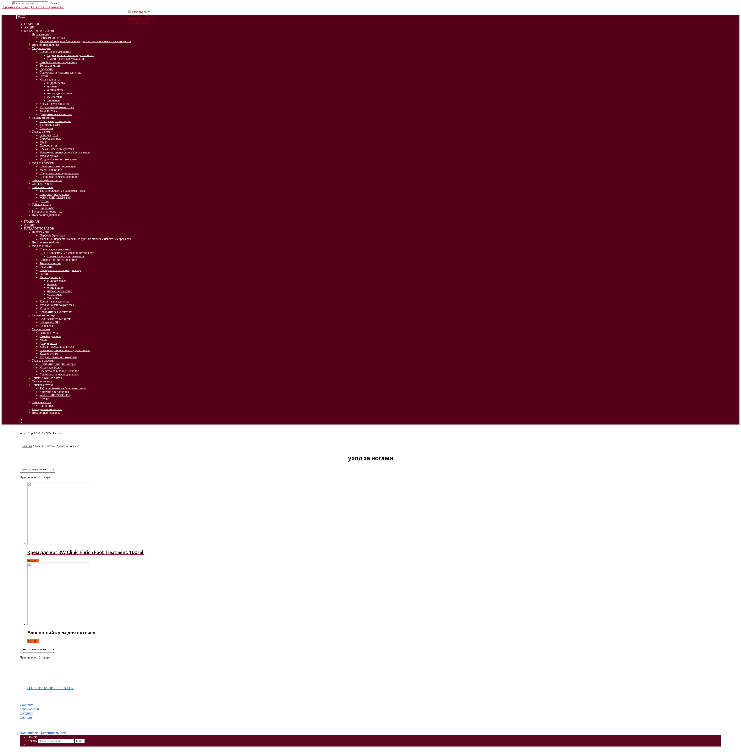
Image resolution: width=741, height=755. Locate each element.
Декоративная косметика (56, 114)
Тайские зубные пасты (47, 180)
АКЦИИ (30, 27)
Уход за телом (41, 131)
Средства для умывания (55, 51)
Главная (27, 446)
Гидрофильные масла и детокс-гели (70, 55)
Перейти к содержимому (47, 7)
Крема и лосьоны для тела (57, 149)
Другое (44, 201)
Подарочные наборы (45, 44)
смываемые (54, 96)
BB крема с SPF (50, 124)
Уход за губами (49, 110)
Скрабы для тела (50, 138)
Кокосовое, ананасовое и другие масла (65, 152)
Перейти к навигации (16, 7)
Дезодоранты (48, 145)
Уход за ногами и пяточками (58, 159)
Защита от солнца (43, 117)
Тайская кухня (41, 204)
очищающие (55, 90)
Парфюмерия (40, 34)
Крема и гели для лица (54, 103)
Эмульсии (46, 69)
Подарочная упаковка (46, 215)
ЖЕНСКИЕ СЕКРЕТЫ (55, 197)
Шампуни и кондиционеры (58, 166)
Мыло (43, 142)
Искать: (7, 3)
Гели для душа (49, 135)
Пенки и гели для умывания (66, 58)
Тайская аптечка (42, 187)
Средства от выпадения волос (59, 173)
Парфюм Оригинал (52, 37)
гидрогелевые (56, 83)
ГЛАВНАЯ (31, 23)
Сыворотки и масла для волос (59, 176)
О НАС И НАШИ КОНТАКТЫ (50, 688)
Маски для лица (50, 79)
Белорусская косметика (47, 211)
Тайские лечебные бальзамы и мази (63, 190)
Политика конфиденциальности (43, 733)
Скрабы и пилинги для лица (58, 62)
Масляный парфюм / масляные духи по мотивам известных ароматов (85, 41)
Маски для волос (51, 169)
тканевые (53, 100)
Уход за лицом (41, 48)
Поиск (53, 3)
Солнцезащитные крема (55, 121)
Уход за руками (49, 156)
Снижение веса (42, 183)
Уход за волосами (43, 162)
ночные (52, 86)
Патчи (44, 76)
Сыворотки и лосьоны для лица (60, 72)
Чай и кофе (47, 208)
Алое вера (46, 128)
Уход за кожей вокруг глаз (57, 107)
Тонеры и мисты (50, 65)
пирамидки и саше (59, 93)
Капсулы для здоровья (54, 194)
